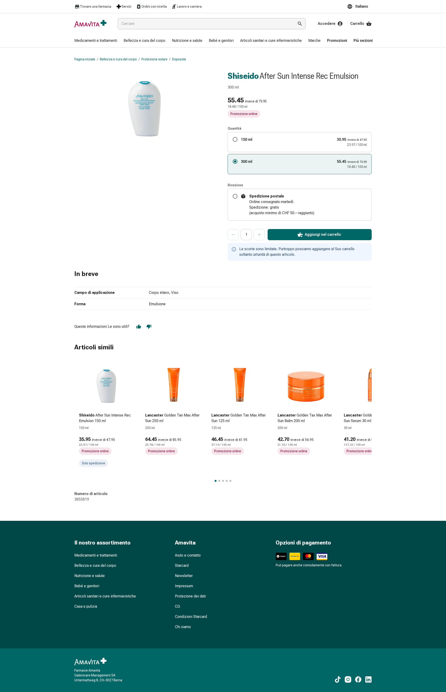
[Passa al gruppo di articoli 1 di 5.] (215, 481)
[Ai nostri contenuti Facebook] (358, 679)
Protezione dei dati (190, 596)
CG (177, 606)
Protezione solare (154, 59)
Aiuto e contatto (188, 555)
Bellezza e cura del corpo (118, 59)
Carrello (357, 23)
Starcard (182, 565)
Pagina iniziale (84, 59)
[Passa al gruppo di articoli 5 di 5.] (230, 481)
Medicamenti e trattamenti (95, 555)
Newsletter (184, 576)
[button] (359, 6)
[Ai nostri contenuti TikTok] (337, 679)
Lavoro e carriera (189, 6)
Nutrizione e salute (89, 576)
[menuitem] (95, 40)
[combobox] (205, 23)
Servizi (126, 6)
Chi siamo (183, 627)
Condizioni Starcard (191, 616)
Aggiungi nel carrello (323, 234)
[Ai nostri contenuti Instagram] (348, 679)
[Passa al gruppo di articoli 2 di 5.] (219, 481)
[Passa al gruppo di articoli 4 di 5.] (227, 481)
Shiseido (243, 76)
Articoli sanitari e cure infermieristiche (105, 596)
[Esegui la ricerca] (299, 23)
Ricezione (235, 185)
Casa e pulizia (85, 606)
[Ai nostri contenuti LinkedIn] (368, 679)
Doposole (179, 59)
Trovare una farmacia (95, 6)
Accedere (326, 23)
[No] (149, 326)
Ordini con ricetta (154, 6)
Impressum (184, 586)
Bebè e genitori (86, 586)
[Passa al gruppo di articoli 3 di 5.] (223, 481)
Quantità (234, 128)
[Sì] (138, 326)
